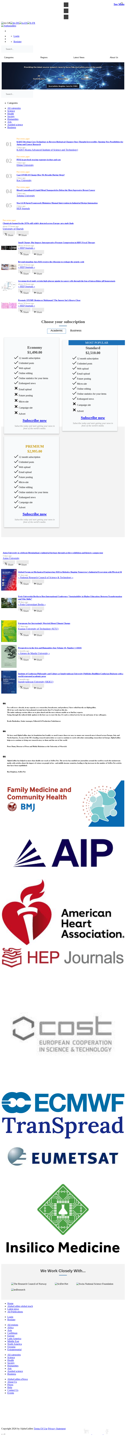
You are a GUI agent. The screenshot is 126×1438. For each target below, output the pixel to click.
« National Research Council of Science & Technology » (45, 577)
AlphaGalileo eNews (17, 1379)
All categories (14, 108)
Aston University (11, 558)
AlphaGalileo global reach (20, 1306)
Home (10, 1303)
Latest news (13, 1309)
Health (10, 113)
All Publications (15, 1311)
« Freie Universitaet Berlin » (32, 604)
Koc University (24, 180)
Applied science (15, 124)
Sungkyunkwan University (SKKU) (35, 681)
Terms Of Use (40, 1428)
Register (18, 41)
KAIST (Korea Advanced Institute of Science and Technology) (47, 150)
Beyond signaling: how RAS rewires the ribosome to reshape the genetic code (51, 262)
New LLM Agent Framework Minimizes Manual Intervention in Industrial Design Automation (57, 203)
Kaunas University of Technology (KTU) (38, 628)
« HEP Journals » (26, 248)
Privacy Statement (57, 1428)
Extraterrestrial (14, 1349)
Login (16, 36)
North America (14, 1344)
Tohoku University (26, 195)
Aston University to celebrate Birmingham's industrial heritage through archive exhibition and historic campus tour (53, 553)
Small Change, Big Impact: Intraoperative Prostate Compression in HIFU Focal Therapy (56, 242)
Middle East (13, 1341)
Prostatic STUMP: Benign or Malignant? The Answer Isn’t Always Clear (49, 300)
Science (11, 111)
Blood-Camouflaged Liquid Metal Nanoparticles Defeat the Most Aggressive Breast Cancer (56, 190)
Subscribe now (35, 420)
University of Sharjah (13, 228)
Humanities (12, 119)
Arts (9, 122)
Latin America (14, 1338)
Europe (10, 1335)
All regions (12, 1324)
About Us (12, 1382)
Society (11, 116)
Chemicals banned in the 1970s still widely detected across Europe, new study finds (38, 223)
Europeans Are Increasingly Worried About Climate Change (44, 623)
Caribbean (12, 1333)
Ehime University (25, 165)
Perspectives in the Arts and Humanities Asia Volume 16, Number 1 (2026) (50, 648)
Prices (10, 1384)
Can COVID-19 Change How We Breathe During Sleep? (41, 175)
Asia (9, 1330)
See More (119, 4)
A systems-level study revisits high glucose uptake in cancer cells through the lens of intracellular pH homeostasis (66, 281)
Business (11, 127)
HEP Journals (23, 208)
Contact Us (12, 1390)
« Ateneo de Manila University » (34, 653)
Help (9, 1387)
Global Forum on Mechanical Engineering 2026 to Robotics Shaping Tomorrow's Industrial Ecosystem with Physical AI (70, 572)
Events (10, 1393)
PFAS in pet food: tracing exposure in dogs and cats (39, 159)
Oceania (11, 1346)
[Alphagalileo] (8, 25)
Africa (10, 1327)
